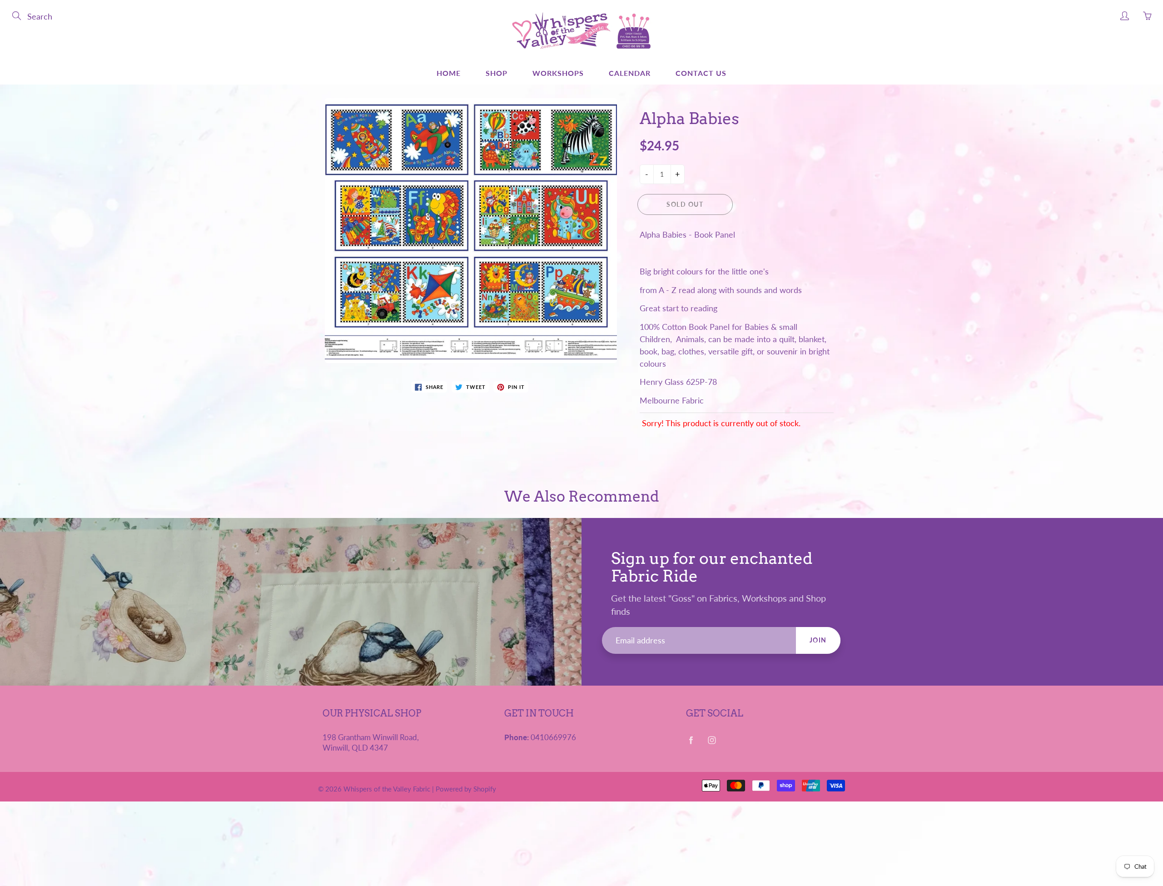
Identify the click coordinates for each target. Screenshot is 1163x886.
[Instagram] (712, 740)
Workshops (558, 73)
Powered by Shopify (466, 789)
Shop (496, 73)
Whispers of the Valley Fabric (386, 789)
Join (818, 640)
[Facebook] (691, 740)
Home (449, 73)
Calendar (630, 73)
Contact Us (701, 73)
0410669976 (553, 737)
